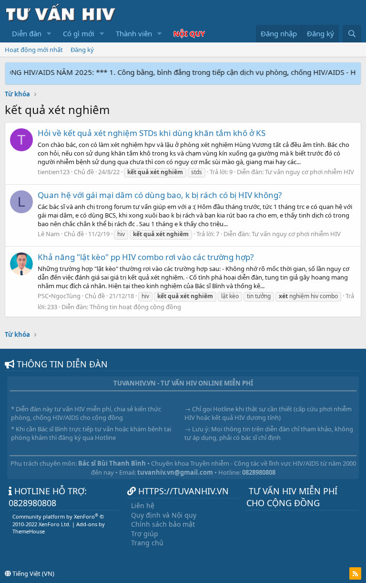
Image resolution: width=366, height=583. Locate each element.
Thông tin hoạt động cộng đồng (135, 306)
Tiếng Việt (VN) (32, 573)
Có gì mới (78, 33)
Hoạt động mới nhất (34, 49)
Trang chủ (147, 542)
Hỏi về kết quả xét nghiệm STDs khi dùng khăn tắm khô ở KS (151, 132)
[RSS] (355, 573)
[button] (49, 33)
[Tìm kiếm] (352, 33)
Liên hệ (142, 505)
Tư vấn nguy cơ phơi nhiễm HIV (309, 171)
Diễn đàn (26, 33)
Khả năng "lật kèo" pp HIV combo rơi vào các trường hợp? (146, 256)
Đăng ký (82, 49)
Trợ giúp (144, 533)
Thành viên (134, 33)
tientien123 (54, 171)
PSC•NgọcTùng (59, 296)
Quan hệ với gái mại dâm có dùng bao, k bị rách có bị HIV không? (160, 194)
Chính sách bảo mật (163, 524)
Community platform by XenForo (58, 520)
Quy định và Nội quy (163, 515)
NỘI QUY (189, 33)
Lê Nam (49, 233)
